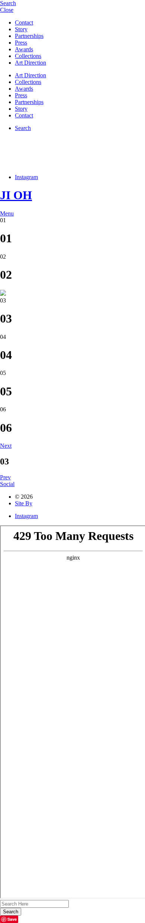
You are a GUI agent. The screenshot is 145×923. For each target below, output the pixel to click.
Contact (24, 22)
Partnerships (29, 36)
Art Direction (30, 62)
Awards (24, 49)
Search (23, 128)
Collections (28, 56)
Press (21, 42)
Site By (23, 503)
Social (7, 484)
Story (21, 29)
